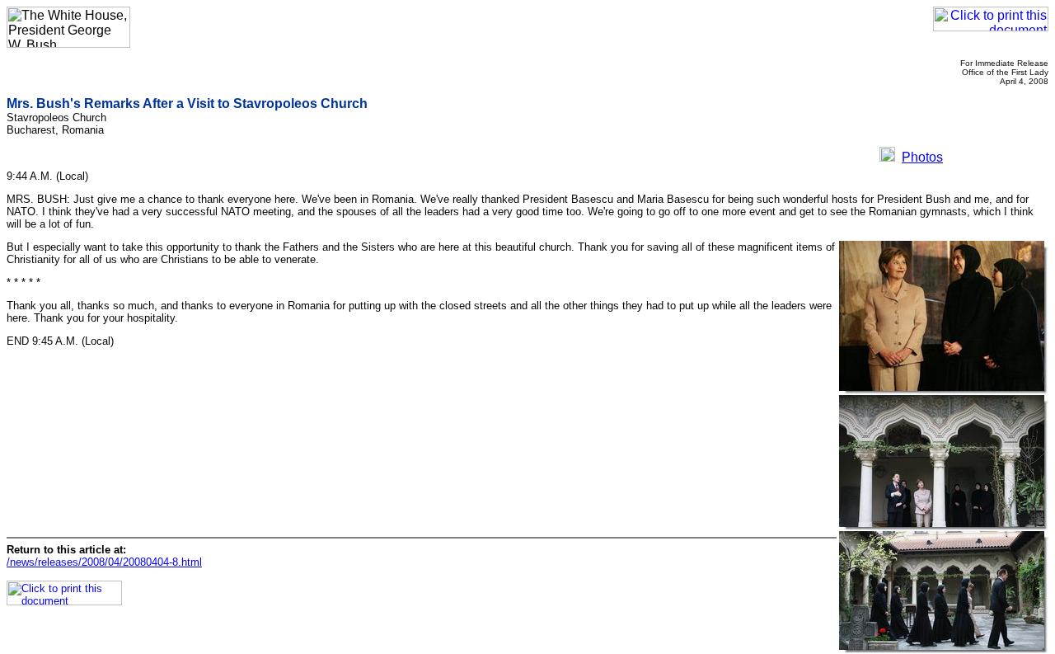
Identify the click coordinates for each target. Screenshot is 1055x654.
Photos (922, 157)
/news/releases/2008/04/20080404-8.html (104, 562)
